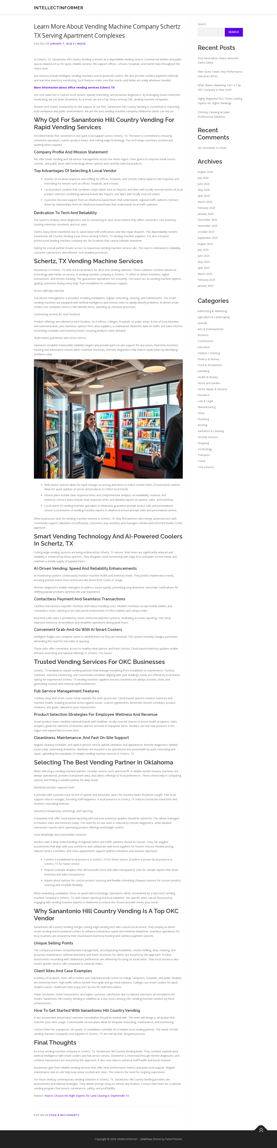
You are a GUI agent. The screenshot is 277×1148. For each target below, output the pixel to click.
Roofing (202, 425)
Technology (205, 449)
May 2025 (204, 262)
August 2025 (205, 244)
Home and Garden (209, 383)
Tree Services (206, 467)
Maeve (81, 43)
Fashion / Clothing (209, 353)
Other (201, 413)
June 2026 (204, 184)
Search (202, 24)
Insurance (204, 395)
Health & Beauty (208, 377)
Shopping (203, 443)
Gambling (203, 371)
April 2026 (204, 196)
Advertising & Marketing (212, 311)
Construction (205, 341)
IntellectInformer (58, 7)
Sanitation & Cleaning (211, 431)
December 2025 (207, 219)
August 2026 (205, 172)
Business (203, 335)
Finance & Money (208, 359)
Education (204, 347)
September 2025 (208, 238)
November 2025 (207, 226)
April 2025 (204, 268)
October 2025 (206, 232)
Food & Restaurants (64, 1115)
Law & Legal (205, 401)
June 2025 (204, 256)
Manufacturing (206, 407)
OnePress (146, 1139)
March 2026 (205, 202)
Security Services (208, 437)
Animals (202, 323)
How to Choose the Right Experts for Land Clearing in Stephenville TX (86, 1095)
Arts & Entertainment (210, 329)
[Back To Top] (261, 1130)
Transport (204, 455)
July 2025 (203, 249)
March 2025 (205, 274)
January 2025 (205, 286)
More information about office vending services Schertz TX (74, 87)
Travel (201, 461)
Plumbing (203, 419)
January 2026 (205, 214)
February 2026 (206, 208)
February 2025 (206, 279)
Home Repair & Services (212, 389)
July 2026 (203, 178)
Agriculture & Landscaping (214, 317)
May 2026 (204, 189)
